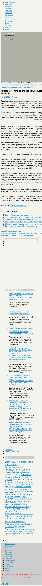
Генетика (16, 479)
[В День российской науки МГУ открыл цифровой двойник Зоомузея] (21, 384)
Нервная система (27, 514)
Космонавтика (11, 497)
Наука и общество (13, 511)
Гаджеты (8, 480)
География (8, 11)
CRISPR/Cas (10, 462)
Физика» (17, 83)
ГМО (26, 477)
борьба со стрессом (26, 533)
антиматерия (15, 531)
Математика (27, 499)
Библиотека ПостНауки (21, 472)
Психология (9, 21)
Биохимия (10, 477)
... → (15, 324)
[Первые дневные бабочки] (19, 314)
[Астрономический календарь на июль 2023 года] (21, 299)
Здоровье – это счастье (12, 484)
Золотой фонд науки (26, 484)
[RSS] (11, 39)
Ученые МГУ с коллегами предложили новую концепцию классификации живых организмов (20, 350)
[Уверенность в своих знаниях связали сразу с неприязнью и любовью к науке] (21, 432)
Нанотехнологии (21, 509)
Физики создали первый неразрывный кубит (22, 226)
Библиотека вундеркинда (12, 475)
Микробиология (19, 504)
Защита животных (25, 482)
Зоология (10, 486)
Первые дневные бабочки (19, 312)
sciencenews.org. (12, 103)
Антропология (10, 2)
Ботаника (19, 477)
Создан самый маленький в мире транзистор (22, 220)
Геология (9, 482)
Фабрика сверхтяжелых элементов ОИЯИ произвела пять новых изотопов (20, 402)
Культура (22, 497)
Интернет (27, 487)
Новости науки (10, 33)
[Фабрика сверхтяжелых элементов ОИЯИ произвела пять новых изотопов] (21, 410)
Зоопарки (19, 487)
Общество (8, 17)
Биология (8, 9)
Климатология (12, 494)
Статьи (7, 23)
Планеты (9, 518)
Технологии (9, 25)
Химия (7, 29)
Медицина (9, 15)
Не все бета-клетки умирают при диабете (18, 87)
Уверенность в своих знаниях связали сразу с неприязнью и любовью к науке (20, 424)
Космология (25, 494)
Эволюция (19, 526)
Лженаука (8, 13)
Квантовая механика (23, 491)
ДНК (15, 482)
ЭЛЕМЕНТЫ (9, 527)
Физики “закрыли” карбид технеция (19, 215)
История (9, 489)
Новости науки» (7, 83)
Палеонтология (10, 19)
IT (18, 462)
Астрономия (9, 7)
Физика (7, 27)
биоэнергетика (23, 531)
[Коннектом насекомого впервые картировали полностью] (21, 333)
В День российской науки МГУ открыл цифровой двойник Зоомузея (20, 377)
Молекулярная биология (17, 506)
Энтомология (12, 529)
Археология (9, 5)
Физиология (11, 524)
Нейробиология (13, 513)
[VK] (6, 39)
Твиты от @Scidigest (12, 451)
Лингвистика (18, 499)
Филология (21, 524)
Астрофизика (9, 472)
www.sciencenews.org (17, 206)
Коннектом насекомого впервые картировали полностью (21, 329)
